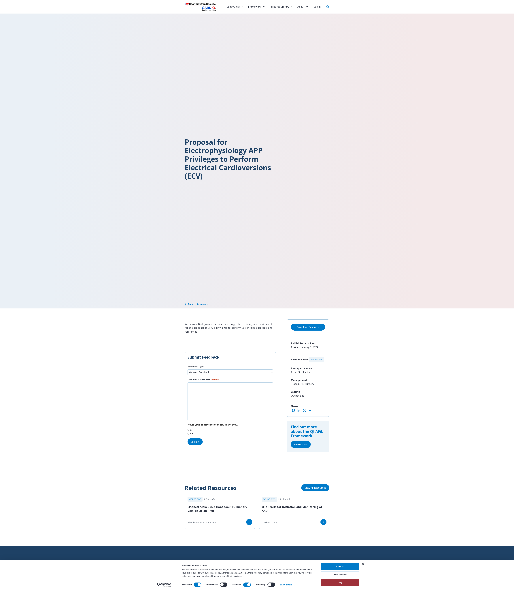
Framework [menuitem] (254, 6)
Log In (317, 6)
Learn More (300, 444)
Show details (286, 585)
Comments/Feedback (203, 379)
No (191, 433)
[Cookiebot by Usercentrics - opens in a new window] (164, 585)
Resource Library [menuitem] (279, 6)
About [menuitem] (301, 6)
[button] (242, 7)
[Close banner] (363, 564)
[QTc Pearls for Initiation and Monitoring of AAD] (323, 522)
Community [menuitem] (233, 6)
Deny (340, 582)
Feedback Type (196, 366)
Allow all (340, 566)
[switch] (223, 584)
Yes (192, 429)
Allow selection (340, 574)
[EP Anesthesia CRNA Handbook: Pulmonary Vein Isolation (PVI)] (249, 522)
